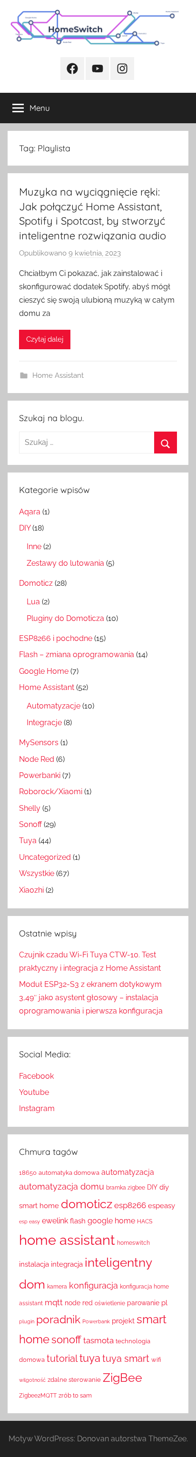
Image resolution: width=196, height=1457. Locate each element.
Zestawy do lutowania (65, 563)
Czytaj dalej (44, 339)
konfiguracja (93, 1285)
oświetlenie (110, 1303)
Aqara (29, 511)
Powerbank (96, 1321)
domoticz (86, 1204)
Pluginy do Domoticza (65, 618)
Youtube (34, 1092)
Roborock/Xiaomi (50, 791)
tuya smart (125, 1358)
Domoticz (36, 583)
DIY (24, 527)
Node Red (36, 759)
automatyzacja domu (61, 1186)
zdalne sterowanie (74, 1379)
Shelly (29, 808)
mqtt (54, 1302)
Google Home (44, 671)
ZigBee (122, 1378)
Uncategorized (45, 857)
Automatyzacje (53, 705)
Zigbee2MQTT (38, 1395)
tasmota (98, 1340)
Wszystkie (36, 873)
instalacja (34, 1264)
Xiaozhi (31, 890)
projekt (123, 1321)
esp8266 (130, 1205)
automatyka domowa (69, 1172)
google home (111, 1220)
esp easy (29, 1221)
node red (79, 1303)
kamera (57, 1286)
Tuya (28, 840)
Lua (33, 601)
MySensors (39, 742)
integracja (67, 1264)
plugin (26, 1321)
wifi (156, 1359)
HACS (144, 1221)
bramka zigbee (125, 1187)
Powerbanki (39, 775)
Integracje (44, 722)
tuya (89, 1358)
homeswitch (133, 1243)
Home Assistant (58, 375)
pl (164, 1303)
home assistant (67, 1239)
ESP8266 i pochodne (55, 638)
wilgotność (32, 1380)
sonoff (66, 1340)
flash (78, 1221)
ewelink (55, 1220)
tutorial (62, 1358)
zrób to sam (75, 1395)
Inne (34, 546)
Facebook (36, 1076)
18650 (28, 1172)
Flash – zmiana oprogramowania (76, 654)
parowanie (143, 1303)
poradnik (58, 1319)
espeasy (161, 1205)
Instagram (37, 1108)
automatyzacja (127, 1172)
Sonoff (30, 824)
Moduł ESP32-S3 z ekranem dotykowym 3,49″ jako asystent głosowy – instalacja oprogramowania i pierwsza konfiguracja (91, 997)
